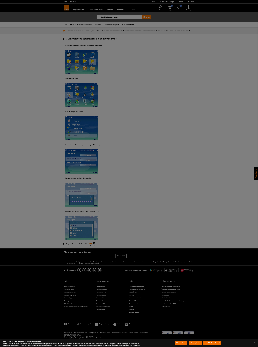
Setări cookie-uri (181, 343)
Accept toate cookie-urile (212, 343)
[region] (129, 343)
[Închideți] (255, 342)
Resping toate (195, 343)
